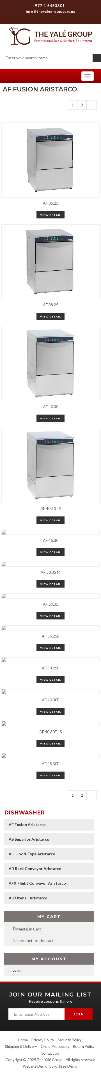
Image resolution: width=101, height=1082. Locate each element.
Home (23, 1040)
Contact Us (50, 1053)
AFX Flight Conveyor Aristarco (37, 883)
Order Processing (55, 1046)
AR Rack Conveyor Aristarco (35, 868)
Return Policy (84, 1046)
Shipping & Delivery (21, 1046)
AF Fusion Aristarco (27, 824)
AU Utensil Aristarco (28, 897)
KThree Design (66, 1066)
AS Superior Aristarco (29, 839)
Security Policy (70, 1040)
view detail (50, 214)
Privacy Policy (42, 1040)
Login (17, 970)
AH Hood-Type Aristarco (32, 853)
